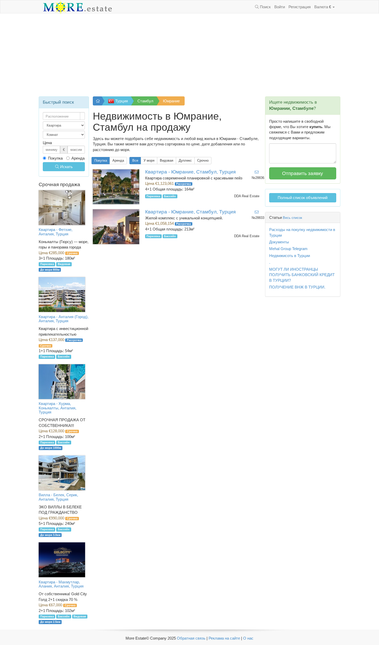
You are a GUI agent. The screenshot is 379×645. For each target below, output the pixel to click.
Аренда (118, 160)
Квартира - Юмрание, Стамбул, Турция (190, 172)
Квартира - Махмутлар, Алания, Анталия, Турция (61, 584)
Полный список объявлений (302, 197)
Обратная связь (191, 638)
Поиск (265, 7)
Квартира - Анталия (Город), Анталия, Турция (63, 319)
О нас (248, 638)
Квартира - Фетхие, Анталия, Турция (55, 231)
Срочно (203, 160)
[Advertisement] (189, 55)
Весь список (292, 218)
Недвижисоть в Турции (289, 255)
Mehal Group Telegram (288, 248)
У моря (149, 160)
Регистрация (300, 7)
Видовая (166, 160)
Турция (121, 101)
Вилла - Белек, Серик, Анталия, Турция (58, 497)
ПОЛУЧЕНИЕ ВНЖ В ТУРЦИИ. (297, 287)
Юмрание (171, 101)
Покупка (100, 160)
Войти (279, 7)
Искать (66, 166)
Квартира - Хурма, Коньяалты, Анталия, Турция (57, 407)
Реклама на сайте (224, 638)
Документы (279, 242)
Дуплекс (185, 160)
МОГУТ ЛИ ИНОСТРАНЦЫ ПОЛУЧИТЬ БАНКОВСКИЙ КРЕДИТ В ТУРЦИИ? (302, 275)
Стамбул (145, 101)
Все (135, 160)
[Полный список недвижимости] (97, 100)
